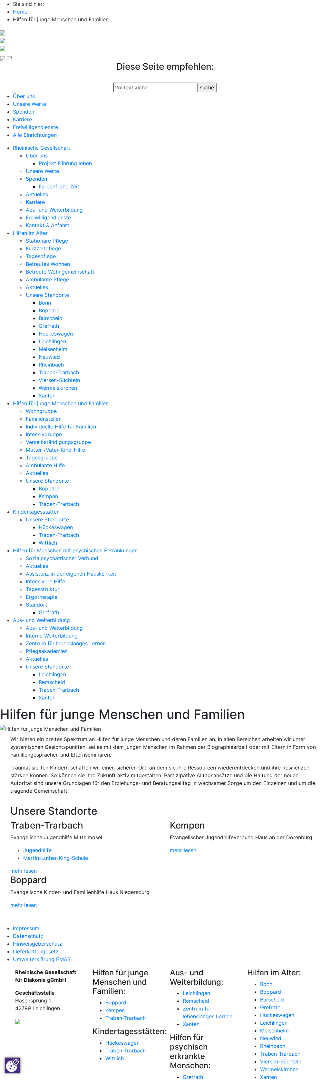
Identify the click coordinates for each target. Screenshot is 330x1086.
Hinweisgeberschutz (37, 943)
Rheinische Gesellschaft (41, 148)
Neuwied (49, 357)
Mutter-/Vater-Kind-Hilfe (55, 450)
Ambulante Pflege (47, 279)
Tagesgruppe (42, 457)
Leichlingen (52, 341)
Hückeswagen (56, 333)
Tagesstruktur (42, 589)
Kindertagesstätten (36, 511)
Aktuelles (37, 194)
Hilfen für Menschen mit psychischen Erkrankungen (75, 550)
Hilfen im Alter (30, 233)
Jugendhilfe (37, 850)
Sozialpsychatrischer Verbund (62, 558)
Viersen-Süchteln (59, 380)
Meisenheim (53, 349)
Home (20, 11)
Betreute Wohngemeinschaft (60, 271)
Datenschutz (28, 936)
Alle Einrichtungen (35, 135)
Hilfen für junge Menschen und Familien (61, 403)
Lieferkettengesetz (36, 951)
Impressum (26, 928)
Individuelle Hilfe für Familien (61, 426)
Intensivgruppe (44, 434)
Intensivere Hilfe (45, 581)
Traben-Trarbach (59, 372)
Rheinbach (51, 364)
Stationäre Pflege (47, 240)
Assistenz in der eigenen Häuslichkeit (71, 573)
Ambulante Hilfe (45, 465)
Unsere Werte (29, 104)
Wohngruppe (41, 411)
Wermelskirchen (58, 388)
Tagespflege (41, 256)
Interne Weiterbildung (52, 635)
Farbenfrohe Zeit (59, 186)
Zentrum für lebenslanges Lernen (66, 643)
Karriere (22, 119)
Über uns (24, 96)
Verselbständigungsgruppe (58, 442)
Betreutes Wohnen (48, 264)
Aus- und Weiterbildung (54, 209)
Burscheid (51, 318)
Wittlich (48, 542)
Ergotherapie (41, 597)
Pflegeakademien (47, 651)
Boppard (49, 310)
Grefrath (49, 326)
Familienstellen (44, 419)
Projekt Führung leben (65, 163)
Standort (36, 604)
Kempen (48, 496)
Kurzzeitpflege (43, 248)
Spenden (23, 111)
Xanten (47, 395)
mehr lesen (23, 871)
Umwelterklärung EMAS (42, 959)
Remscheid (52, 682)
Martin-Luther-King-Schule (55, 858)
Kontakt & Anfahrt (47, 225)
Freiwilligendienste (35, 127)
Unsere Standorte (47, 295)
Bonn (45, 302)
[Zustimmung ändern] (12, 1065)
